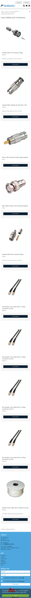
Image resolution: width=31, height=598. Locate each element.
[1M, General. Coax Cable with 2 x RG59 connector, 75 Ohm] (15, 290)
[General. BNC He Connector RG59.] (15, 36)
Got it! (15, 595)
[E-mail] (15, 574)
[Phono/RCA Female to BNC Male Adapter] (15, 140)
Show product (15, 64)
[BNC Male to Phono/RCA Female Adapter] (15, 189)
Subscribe (16, 584)
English (27, 2)
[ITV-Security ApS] (8, 6)
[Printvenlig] (29, 11)
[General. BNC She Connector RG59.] (15, 237)
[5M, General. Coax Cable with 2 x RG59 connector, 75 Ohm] (15, 440)
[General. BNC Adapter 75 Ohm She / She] (15, 88)
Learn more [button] (23, 592)
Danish (19, 2)
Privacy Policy (21, 581)
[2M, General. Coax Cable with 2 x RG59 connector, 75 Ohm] (15, 340)
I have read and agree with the (14, 581)
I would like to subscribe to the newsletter (14, 578)
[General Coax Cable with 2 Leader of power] (15, 491)
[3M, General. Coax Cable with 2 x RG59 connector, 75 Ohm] (15, 390)
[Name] (15, 571)
